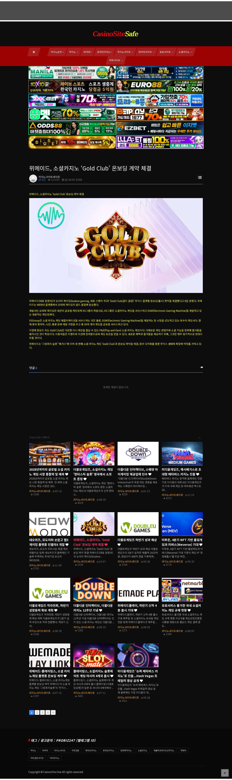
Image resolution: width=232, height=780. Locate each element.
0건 (43, 180)
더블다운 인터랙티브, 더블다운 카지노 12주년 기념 (93, 607)
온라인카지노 (104, 52)
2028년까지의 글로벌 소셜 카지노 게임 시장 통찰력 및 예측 (49, 471)
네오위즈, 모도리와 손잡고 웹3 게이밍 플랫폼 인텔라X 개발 (48, 542)
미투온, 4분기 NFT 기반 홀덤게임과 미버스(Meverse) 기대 (182, 542)
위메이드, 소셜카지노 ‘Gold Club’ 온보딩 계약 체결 (91, 542)
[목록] (199, 177)
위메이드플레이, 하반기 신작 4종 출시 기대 (137, 607)
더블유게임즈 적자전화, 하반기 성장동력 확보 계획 (49, 607)
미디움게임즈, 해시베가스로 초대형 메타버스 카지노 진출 (181, 471)
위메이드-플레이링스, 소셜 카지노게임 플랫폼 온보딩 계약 (49, 673)
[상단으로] (225, 773)
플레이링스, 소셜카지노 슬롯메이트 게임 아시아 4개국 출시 (93, 673)
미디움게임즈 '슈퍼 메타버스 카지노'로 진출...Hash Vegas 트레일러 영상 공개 (138, 676)
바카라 (87, 52)
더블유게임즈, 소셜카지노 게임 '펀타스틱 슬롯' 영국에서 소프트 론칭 (93, 474)
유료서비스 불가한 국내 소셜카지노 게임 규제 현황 (181, 607)
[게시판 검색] (199, 437)
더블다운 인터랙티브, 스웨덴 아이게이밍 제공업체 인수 (138, 471)
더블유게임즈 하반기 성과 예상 (137, 540)
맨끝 (53, 712)
